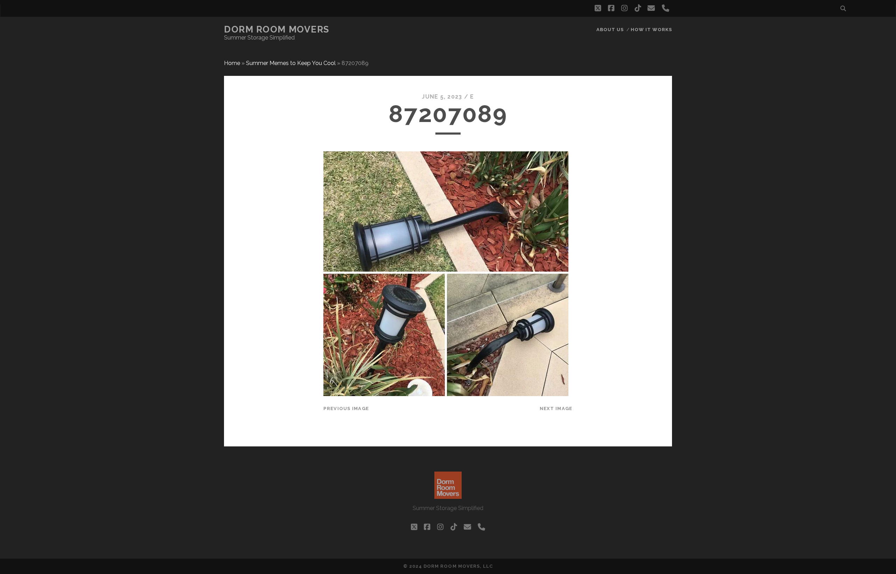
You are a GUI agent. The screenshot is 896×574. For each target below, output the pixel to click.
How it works (651, 29)
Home (232, 63)
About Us (610, 29)
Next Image (556, 408)
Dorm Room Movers (276, 29)
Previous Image (346, 408)
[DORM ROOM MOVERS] (448, 495)
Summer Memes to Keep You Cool (291, 63)
